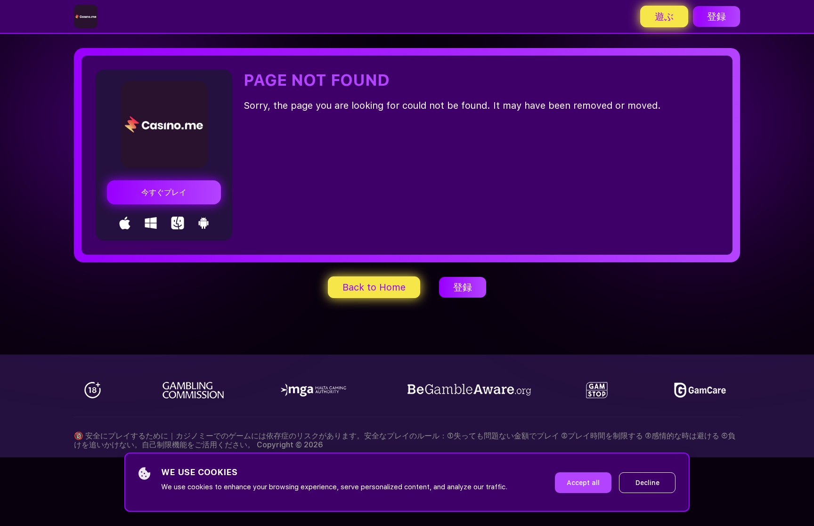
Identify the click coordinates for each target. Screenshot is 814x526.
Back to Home (374, 287)
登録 (716, 16)
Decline (647, 482)
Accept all (583, 482)
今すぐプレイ (164, 192)
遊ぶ (664, 16)
